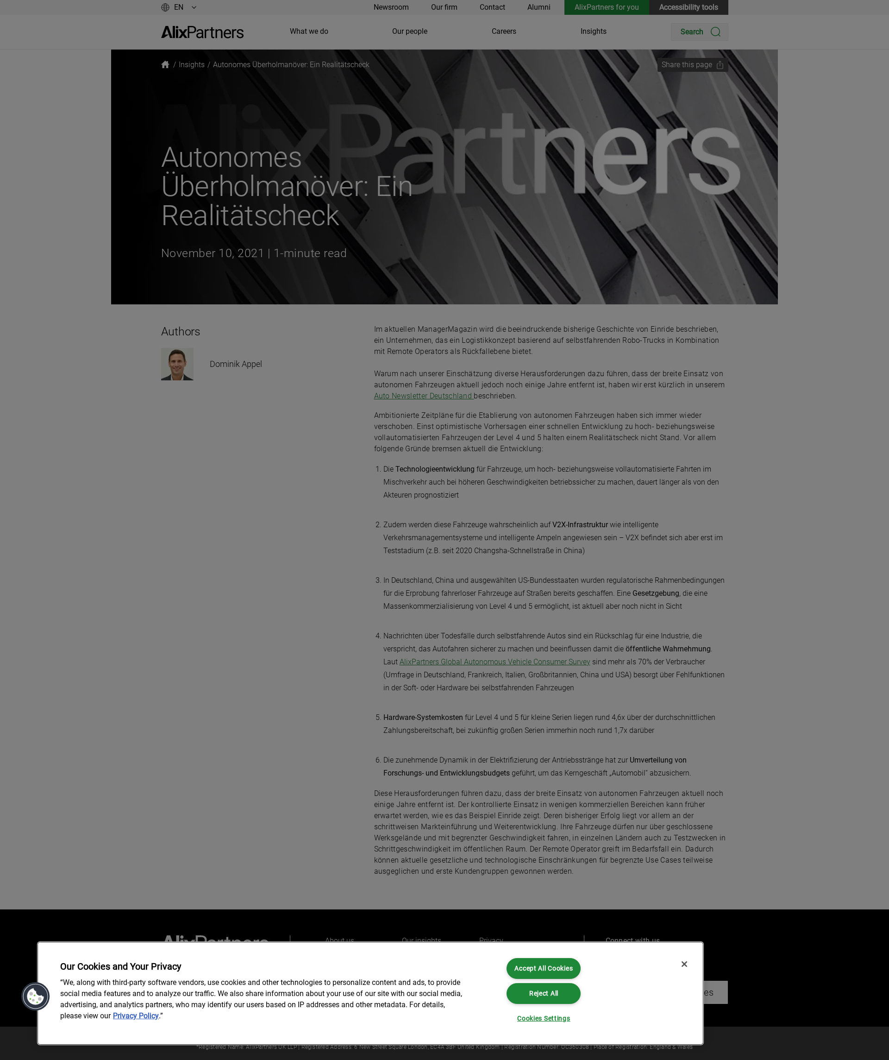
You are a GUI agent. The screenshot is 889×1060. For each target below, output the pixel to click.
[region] (370, 993)
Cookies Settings (543, 1018)
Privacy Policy (136, 1015)
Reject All (543, 993)
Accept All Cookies (543, 968)
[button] (35, 996)
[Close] (684, 964)
